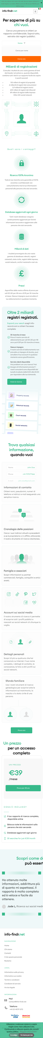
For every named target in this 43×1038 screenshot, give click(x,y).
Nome (20, 43)
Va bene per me (26, 1035)
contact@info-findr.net (17, 1002)
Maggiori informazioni (28, 1032)
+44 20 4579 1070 (16, 1009)
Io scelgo (13, 1035)
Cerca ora (21, 59)
